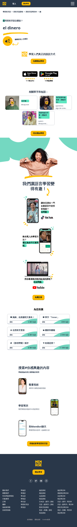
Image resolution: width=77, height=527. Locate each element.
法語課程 (42, 496)
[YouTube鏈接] (41, 480)
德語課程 (42, 490)
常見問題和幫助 (8, 496)
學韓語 (23, 499)
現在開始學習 (38, 133)
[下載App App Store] (30, 74)
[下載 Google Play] (48, 74)
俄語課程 (42, 493)
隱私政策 (37, 519)
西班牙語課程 (18, 12)
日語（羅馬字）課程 (46, 504)
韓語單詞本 (61, 499)
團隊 (4, 504)
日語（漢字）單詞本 (64, 501)
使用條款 (30, 519)
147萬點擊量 (49, 81)
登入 (14, 3)
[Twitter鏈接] (35, 480)
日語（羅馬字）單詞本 (65, 504)
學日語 (23, 501)
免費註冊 (38, 297)
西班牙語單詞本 (31, 12)
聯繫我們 (5, 493)
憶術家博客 (6, 507)
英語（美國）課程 (45, 510)
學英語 (23, 507)
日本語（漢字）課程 (46, 501)
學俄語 (23, 493)
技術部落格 (6, 510)
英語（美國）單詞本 (64, 510)
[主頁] (24, 54)
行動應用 (5, 499)
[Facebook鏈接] (30, 480)
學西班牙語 (7, 12)
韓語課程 (42, 499)
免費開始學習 (38, 61)
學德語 (23, 490)
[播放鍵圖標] (12, 103)
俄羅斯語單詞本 (63, 493)
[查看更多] (72, 3)
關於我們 (5, 490)
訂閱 (4, 501)
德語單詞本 (61, 490)
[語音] (7, 41)
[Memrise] (4, 3)
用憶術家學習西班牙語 (38, 443)
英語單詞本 (61, 513)
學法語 (23, 496)
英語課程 (42, 513)
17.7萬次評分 (30, 81)
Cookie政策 (46, 519)
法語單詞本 (61, 496)
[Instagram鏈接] (46, 480)
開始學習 (26, 3)
